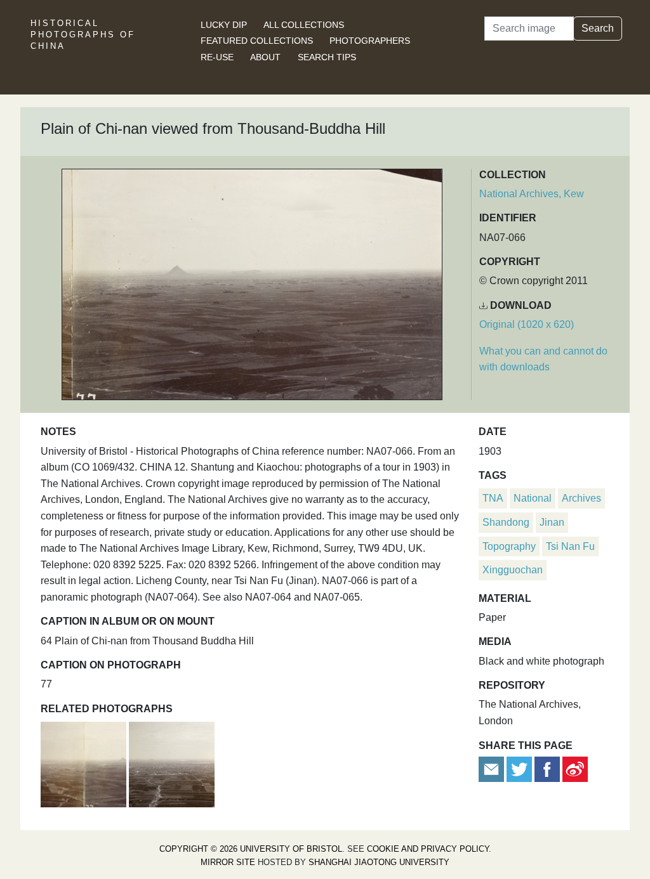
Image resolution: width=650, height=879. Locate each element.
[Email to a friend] (493, 768)
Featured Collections (257, 41)
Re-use (217, 57)
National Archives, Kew (531, 193)
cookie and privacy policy (428, 849)
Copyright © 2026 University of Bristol (250, 849)
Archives (581, 498)
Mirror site (228, 862)
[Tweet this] (520, 768)
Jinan (552, 522)
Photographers (369, 41)
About (265, 57)
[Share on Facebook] (547, 768)
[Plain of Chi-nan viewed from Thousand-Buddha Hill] (85, 762)
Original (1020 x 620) (526, 324)
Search (597, 28)
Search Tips (327, 57)
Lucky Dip (224, 25)
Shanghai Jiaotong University (378, 862)
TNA (492, 498)
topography (509, 546)
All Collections (303, 25)
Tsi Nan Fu (570, 546)
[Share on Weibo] (575, 768)
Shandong (505, 522)
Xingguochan (512, 569)
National (533, 498)
